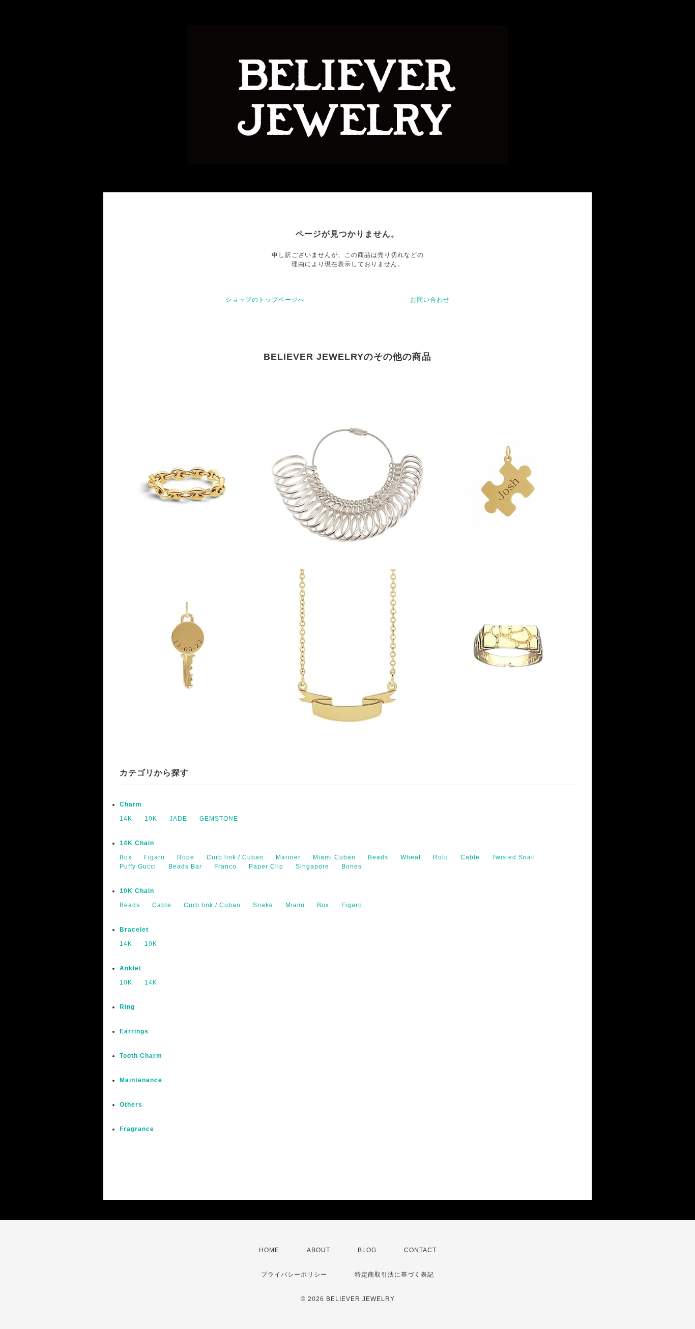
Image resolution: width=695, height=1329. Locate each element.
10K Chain (137, 890)
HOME (269, 1250)
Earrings (134, 1031)
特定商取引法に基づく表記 (394, 1274)
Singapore (312, 866)
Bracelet (134, 929)
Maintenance (141, 1080)
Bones (351, 866)
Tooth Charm (141, 1055)
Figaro (154, 857)
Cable (470, 857)
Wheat (410, 857)
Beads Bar (185, 866)
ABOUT (318, 1250)
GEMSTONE (218, 818)
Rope (185, 857)
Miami (295, 905)
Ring (127, 1006)
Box (126, 857)
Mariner (288, 857)
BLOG (367, 1250)
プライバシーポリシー (294, 1274)
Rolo (440, 857)
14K (126, 818)
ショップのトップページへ (265, 299)
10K (150, 818)
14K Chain (137, 843)
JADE (178, 818)
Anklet (130, 968)
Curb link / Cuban (235, 857)
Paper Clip (266, 866)
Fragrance (137, 1129)
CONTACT (420, 1250)
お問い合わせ (430, 299)
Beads (378, 857)
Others (131, 1104)
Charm (131, 804)
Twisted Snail (513, 857)
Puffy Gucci (138, 866)
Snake (263, 905)
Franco (225, 866)
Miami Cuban (334, 857)
